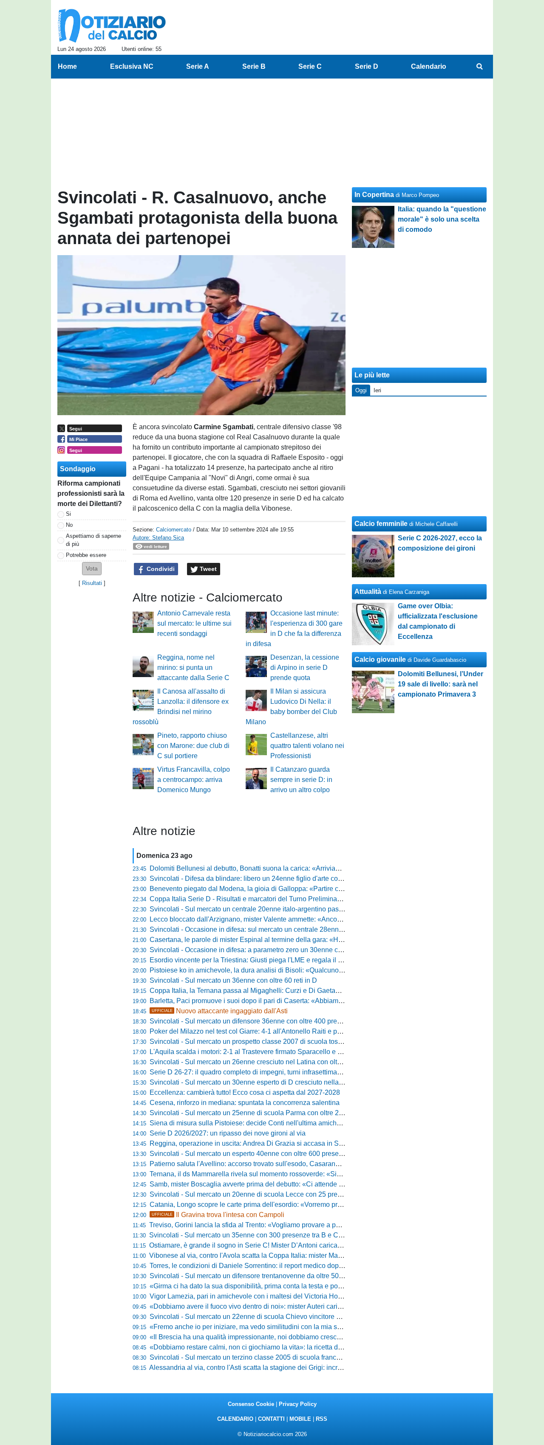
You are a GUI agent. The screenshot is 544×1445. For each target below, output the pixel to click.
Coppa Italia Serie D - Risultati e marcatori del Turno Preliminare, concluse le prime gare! (283, 898)
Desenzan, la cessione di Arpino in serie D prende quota (304, 667)
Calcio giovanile (380, 659)
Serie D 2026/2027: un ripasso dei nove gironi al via (228, 1133)
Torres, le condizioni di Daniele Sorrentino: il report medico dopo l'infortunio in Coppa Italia (285, 1265)
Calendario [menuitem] (428, 66)
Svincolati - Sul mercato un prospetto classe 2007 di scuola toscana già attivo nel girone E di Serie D (301, 1041)
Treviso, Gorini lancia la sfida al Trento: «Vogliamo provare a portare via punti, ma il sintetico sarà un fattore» (311, 1225)
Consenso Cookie (251, 1404)
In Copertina (374, 194)
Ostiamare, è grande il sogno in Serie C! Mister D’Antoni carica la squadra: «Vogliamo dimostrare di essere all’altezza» (327, 1245)
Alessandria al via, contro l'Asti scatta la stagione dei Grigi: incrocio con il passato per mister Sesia (296, 1367)
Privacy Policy (298, 1404)
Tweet (207, 568)
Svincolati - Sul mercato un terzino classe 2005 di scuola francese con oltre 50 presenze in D (289, 1357)
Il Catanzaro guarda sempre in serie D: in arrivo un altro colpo (301, 779)
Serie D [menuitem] (366, 66)
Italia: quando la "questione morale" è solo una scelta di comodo (442, 219)
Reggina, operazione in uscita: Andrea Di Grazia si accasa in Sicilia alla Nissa (267, 1143)
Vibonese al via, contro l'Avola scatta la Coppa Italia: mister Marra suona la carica (271, 1255)
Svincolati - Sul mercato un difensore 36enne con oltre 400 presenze (252, 1021)
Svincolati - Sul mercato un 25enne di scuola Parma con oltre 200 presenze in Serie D (279, 1112)
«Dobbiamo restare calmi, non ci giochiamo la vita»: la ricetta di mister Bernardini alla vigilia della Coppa (307, 1347)
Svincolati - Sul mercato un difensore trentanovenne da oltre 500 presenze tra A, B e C (279, 1275)
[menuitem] (479, 66)
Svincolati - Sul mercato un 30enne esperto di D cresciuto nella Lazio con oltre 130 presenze (289, 1082)
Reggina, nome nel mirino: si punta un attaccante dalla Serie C (193, 667)
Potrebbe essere (86, 555)
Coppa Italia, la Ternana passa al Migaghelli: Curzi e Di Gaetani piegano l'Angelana (275, 990)
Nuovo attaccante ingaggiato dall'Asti (220, 1011)
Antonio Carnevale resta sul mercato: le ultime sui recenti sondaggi (194, 623)
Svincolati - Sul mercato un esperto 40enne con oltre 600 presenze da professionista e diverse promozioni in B (315, 1153)
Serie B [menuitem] (254, 66)
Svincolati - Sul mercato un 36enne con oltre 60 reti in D (233, 980)
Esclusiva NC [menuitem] (131, 66)
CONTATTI (271, 1419)
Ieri (377, 390)
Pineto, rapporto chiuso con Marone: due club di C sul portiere (193, 745)
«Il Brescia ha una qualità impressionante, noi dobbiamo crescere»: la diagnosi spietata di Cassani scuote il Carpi (320, 1337)
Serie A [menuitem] (197, 66)
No (69, 525)
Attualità (367, 591)
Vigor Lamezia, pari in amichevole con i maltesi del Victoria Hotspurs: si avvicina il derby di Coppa (297, 1296)
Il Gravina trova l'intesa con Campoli (218, 1214)
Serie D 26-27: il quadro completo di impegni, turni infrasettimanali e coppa (262, 1072)
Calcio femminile (381, 523)
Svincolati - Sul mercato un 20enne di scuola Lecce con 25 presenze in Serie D (269, 1194)
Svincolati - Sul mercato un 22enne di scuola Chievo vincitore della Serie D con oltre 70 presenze (296, 1316)
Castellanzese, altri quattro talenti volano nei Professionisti (307, 745)
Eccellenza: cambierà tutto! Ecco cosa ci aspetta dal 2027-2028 (245, 1092)
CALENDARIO (235, 1419)
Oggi (361, 390)
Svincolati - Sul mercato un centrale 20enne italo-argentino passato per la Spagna (273, 909)
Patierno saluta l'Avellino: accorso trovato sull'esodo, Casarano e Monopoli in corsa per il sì (286, 1163)
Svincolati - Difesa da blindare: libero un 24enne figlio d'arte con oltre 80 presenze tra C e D (287, 878)
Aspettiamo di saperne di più (93, 540)
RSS (321, 1419)
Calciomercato (173, 529)
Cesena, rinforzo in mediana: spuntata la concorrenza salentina (245, 1102)
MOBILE (300, 1419)
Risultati (92, 583)
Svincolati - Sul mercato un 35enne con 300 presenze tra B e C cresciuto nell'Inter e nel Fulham (292, 1235)
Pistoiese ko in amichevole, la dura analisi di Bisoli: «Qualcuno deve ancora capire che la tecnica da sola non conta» (325, 970)
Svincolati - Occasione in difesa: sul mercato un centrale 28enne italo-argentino (269, 929)
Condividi (160, 568)
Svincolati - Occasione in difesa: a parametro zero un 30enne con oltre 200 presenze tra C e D (291, 949)
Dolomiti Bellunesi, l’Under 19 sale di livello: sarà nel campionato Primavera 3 (440, 684)
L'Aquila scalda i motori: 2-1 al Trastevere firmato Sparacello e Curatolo (256, 1051)
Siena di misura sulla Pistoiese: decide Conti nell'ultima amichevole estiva (261, 1123)
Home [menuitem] (67, 66)
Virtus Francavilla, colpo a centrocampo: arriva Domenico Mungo (193, 779)
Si (68, 514)
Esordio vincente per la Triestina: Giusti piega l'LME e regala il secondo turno (265, 960)
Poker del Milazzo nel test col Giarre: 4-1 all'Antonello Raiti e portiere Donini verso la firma (285, 1031)
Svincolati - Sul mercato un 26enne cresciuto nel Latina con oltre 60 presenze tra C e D (280, 1061)
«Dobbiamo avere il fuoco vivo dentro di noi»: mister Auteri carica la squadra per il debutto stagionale (301, 1306)
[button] (92, 568)
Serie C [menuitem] (310, 66)
